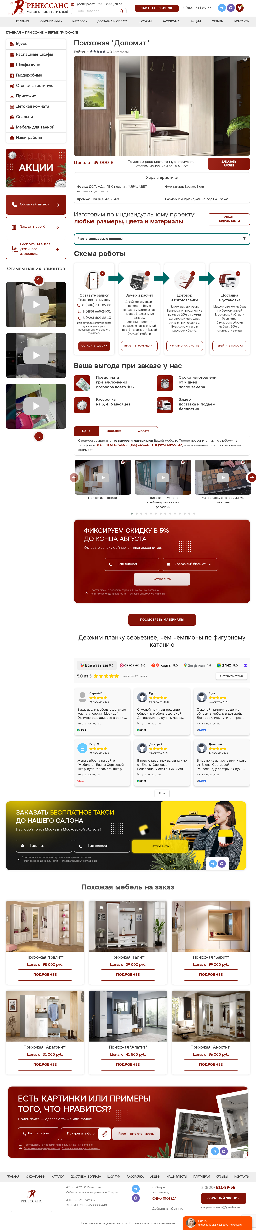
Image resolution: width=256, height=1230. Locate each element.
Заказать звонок (157, 8)
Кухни (22, 44)
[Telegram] (222, 8)
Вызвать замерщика (139, 346)
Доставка (114, 431)
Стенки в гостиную (34, 86)
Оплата (144, 431)
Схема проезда (164, 1198)
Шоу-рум (145, 21)
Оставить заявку (94, 346)
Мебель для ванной (35, 127)
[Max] (231, 8)
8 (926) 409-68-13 (196, 13)
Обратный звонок (223, 1198)
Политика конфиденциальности (104, 1223)
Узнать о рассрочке (185, 346)
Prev (39, 280)
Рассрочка (171, 21)
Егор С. (94, 744)
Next (39, 436)
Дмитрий (215, 744)
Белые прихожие (63, 32)
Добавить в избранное (168, 1208)
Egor (212, 693)
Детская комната (32, 107)
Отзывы (217, 21)
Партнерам (201, 1176)
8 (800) (218, 1188)
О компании (50, 21)
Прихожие (34, 32)
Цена (86, 431)
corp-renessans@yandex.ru (220, 1207)
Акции (196, 21)
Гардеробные (29, 75)
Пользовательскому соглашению (147, 594)
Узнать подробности (229, 219)
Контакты (241, 21)
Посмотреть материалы (162, 619)
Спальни (24, 117)
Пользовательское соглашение (152, 1223)
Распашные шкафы (34, 55)
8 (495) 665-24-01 (196, 3)
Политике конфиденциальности (108, 594)
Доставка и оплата (112, 21)
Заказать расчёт (228, 163)
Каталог (78, 21)
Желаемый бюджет (191, 564)
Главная (22, 21)
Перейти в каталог (230, 346)
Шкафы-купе (28, 65)
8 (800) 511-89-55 (196, 8)
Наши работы (29, 138)
